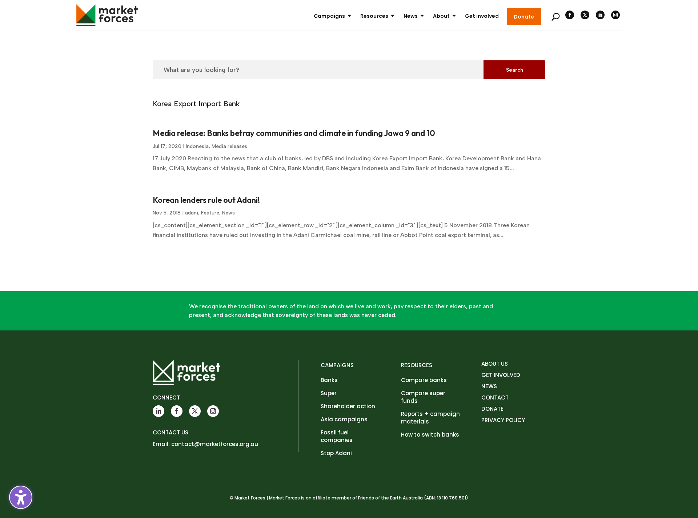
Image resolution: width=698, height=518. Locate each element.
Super (329, 393)
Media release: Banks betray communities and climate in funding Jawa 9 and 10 (294, 133)
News (411, 16)
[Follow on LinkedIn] (600, 15)
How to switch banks (430, 434)
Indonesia (197, 146)
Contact (495, 397)
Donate (524, 16)
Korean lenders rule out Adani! (206, 200)
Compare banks (424, 380)
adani (191, 213)
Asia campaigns (344, 419)
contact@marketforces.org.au (214, 444)
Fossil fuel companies (337, 436)
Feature (210, 213)
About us (494, 364)
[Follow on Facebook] (569, 15)
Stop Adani (336, 453)
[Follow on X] (585, 15)
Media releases (229, 146)
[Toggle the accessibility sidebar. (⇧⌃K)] (20, 497)
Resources (374, 16)
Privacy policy (503, 420)
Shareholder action (348, 406)
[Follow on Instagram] (615, 15)
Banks (329, 380)
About (441, 16)
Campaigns (329, 16)
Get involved (482, 16)
